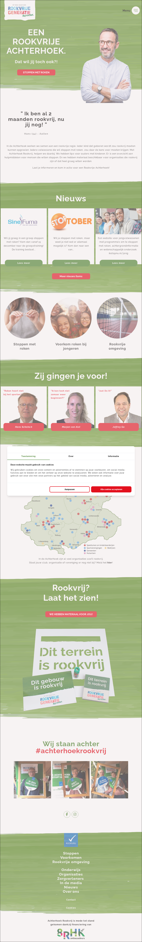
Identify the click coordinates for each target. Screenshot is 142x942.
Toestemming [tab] (28, 456)
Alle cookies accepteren (111, 489)
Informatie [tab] (113, 456)
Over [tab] (71, 456)
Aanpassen (70, 489)
